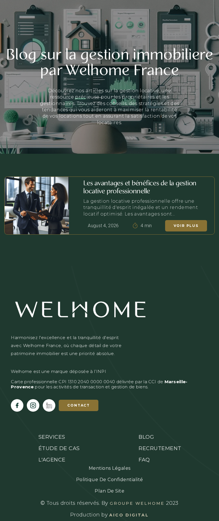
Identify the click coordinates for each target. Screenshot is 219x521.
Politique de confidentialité (109, 479)
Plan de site (109, 491)
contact (78, 405)
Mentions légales (110, 468)
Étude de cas (59, 448)
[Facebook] (17, 405)
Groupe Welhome (137, 503)
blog (146, 437)
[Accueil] (109, 309)
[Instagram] (33, 405)
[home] (28, 16)
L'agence (52, 460)
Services (51, 437)
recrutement (160, 448)
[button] (207, 16)
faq (144, 460)
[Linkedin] (49, 405)
